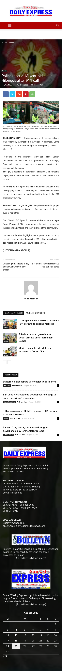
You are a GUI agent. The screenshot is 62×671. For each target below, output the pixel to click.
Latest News (8, 435)
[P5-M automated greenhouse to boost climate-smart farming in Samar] (10, 338)
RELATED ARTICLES (14, 313)
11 (16, 635)
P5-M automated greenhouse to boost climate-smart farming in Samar (36, 337)
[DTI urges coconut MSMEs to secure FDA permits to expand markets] (10, 324)
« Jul (5, 655)
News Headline (9, 402)
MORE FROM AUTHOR (36, 313)
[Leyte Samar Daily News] (31, 11)
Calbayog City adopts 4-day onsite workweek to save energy (16, 266)
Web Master (9, 85)
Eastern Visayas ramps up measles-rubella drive (29, 381)
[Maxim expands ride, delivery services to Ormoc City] (10, 351)
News (11, 42)
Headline (7, 386)
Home (4, 42)
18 (16, 640)
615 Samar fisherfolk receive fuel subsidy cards (45, 265)
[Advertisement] (31, 34)
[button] (58, 25)
